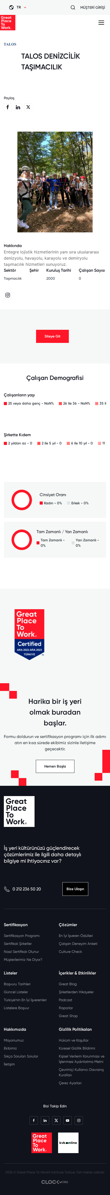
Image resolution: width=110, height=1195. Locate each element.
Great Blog (68, 984)
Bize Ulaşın (75, 889)
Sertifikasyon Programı (22, 936)
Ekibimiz (10, 1048)
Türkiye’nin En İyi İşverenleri (25, 1000)
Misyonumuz (14, 1040)
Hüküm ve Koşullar (74, 1040)
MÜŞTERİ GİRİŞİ (92, 7)
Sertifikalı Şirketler (18, 944)
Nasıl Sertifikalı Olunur (21, 952)
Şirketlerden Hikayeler (76, 992)
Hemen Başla (55, 766)
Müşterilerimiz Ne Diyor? (23, 959)
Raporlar (66, 1008)
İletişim (9, 1064)
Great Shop (68, 1016)
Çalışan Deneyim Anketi (78, 944)
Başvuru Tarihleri (17, 984)
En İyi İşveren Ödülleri (76, 936)
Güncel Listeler (16, 992)
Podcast (65, 1000)
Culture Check (70, 952)
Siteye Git (52, 336)
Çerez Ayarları (70, 1083)
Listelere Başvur (16, 1008)
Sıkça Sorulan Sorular (21, 1056)
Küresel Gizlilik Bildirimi (77, 1048)
